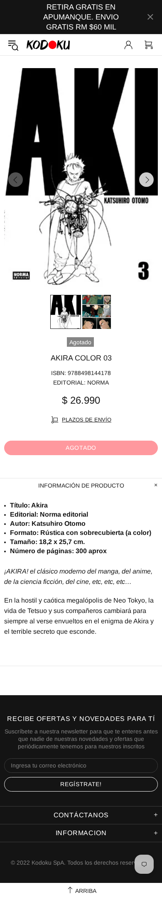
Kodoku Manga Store (48, 44)
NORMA (98, 382)
